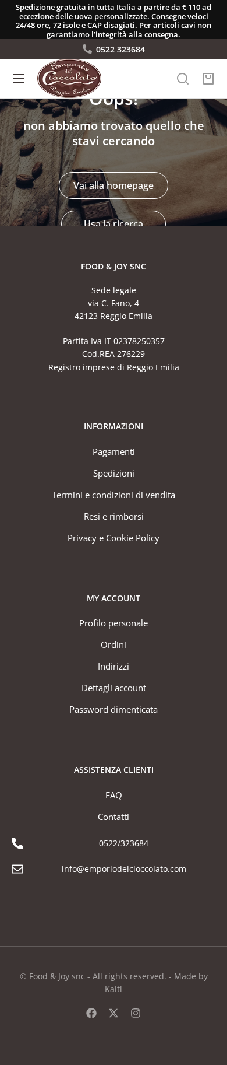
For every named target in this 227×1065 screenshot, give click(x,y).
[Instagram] (135, 1013)
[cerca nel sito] (183, 79)
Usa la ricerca (113, 224)
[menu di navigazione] (19, 79)
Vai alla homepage (113, 185)
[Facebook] (91, 1013)
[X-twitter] (113, 1013)
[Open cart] (208, 79)
